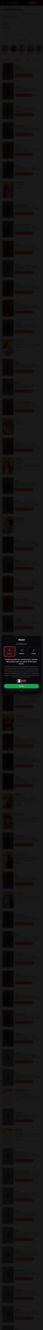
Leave (21, 690)
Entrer (21, 686)
